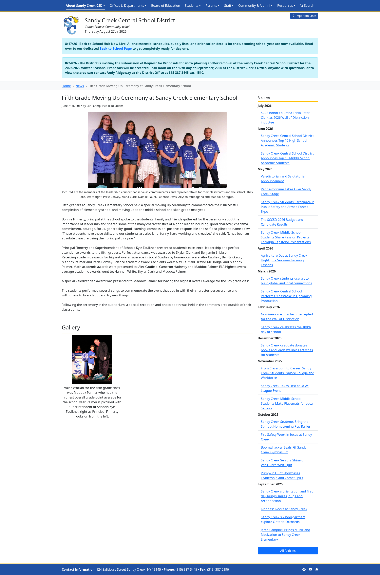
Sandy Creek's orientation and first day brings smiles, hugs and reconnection (287, 496)
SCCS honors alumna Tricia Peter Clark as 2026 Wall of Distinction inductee (285, 117)
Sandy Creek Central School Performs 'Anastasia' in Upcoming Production (286, 296)
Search (308, 5)
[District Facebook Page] (304, 569)
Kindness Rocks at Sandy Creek (284, 509)
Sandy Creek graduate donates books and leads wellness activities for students (287, 350)
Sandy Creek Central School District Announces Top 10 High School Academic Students (287, 140)
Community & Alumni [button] (254, 5)
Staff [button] (227, 5)
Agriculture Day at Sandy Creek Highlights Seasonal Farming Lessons (284, 260)
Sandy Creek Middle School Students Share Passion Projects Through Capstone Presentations (286, 237)
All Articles (288, 550)
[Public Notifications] (316, 569)
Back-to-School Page (116, 48)
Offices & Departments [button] (127, 5)
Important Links (305, 16)
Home (66, 86)
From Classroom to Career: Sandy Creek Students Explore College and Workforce (287, 373)
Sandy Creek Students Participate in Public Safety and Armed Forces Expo (287, 207)
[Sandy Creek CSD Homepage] (72, 24)
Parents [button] (211, 5)
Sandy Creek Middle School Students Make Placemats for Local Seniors (287, 403)
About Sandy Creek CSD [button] (84, 5)
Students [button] (191, 5)
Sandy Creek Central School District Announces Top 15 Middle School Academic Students (287, 158)
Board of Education (165, 5)
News (80, 86)
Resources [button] (285, 5)
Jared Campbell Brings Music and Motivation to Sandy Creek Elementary (285, 535)
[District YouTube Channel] (310, 569)
